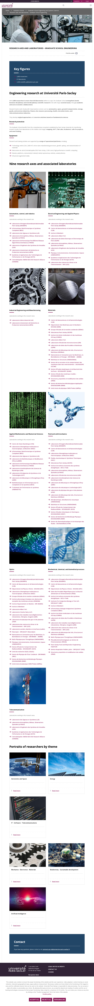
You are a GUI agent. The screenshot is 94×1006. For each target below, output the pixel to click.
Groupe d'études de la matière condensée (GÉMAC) (67, 330)
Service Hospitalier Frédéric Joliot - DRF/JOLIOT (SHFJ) (68, 649)
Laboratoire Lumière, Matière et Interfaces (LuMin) (28, 629)
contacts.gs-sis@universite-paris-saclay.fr (56, 949)
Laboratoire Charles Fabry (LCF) (22, 612)
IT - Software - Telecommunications (24, 823)
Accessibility (76, 1)
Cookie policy (47, 994)
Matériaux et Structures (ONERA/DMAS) (63, 360)
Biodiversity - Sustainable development (64, 870)
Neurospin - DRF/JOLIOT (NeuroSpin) (23, 632)
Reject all (46, 999)
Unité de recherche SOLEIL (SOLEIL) (23, 652)
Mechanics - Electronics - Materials (23, 870)
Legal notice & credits (56, 966)
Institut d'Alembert (57, 233)
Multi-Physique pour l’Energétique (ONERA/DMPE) (28, 639)
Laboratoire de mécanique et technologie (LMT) (66, 487)
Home (7, 10)
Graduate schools (18, 10)
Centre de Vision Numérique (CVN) (23, 444)
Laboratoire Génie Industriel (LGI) (22, 320)
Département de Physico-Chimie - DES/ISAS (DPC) (27, 589)
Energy (52, 779)
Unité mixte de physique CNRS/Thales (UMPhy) (66, 388)
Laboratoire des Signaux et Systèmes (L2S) (25, 233)
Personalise (59, 999)
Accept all (34, 999)
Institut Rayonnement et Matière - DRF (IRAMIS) (27, 604)
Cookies (51, 972)
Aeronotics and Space (19, 779)
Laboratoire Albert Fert (58, 236)
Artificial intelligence (18, 914)
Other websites (35, 1)
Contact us (52, 969)
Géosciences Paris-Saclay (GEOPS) (61, 332)
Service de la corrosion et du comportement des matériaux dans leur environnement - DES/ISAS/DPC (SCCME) (67, 364)
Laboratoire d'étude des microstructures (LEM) (66, 343)
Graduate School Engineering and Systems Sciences (43, 10)
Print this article (70, 53)
